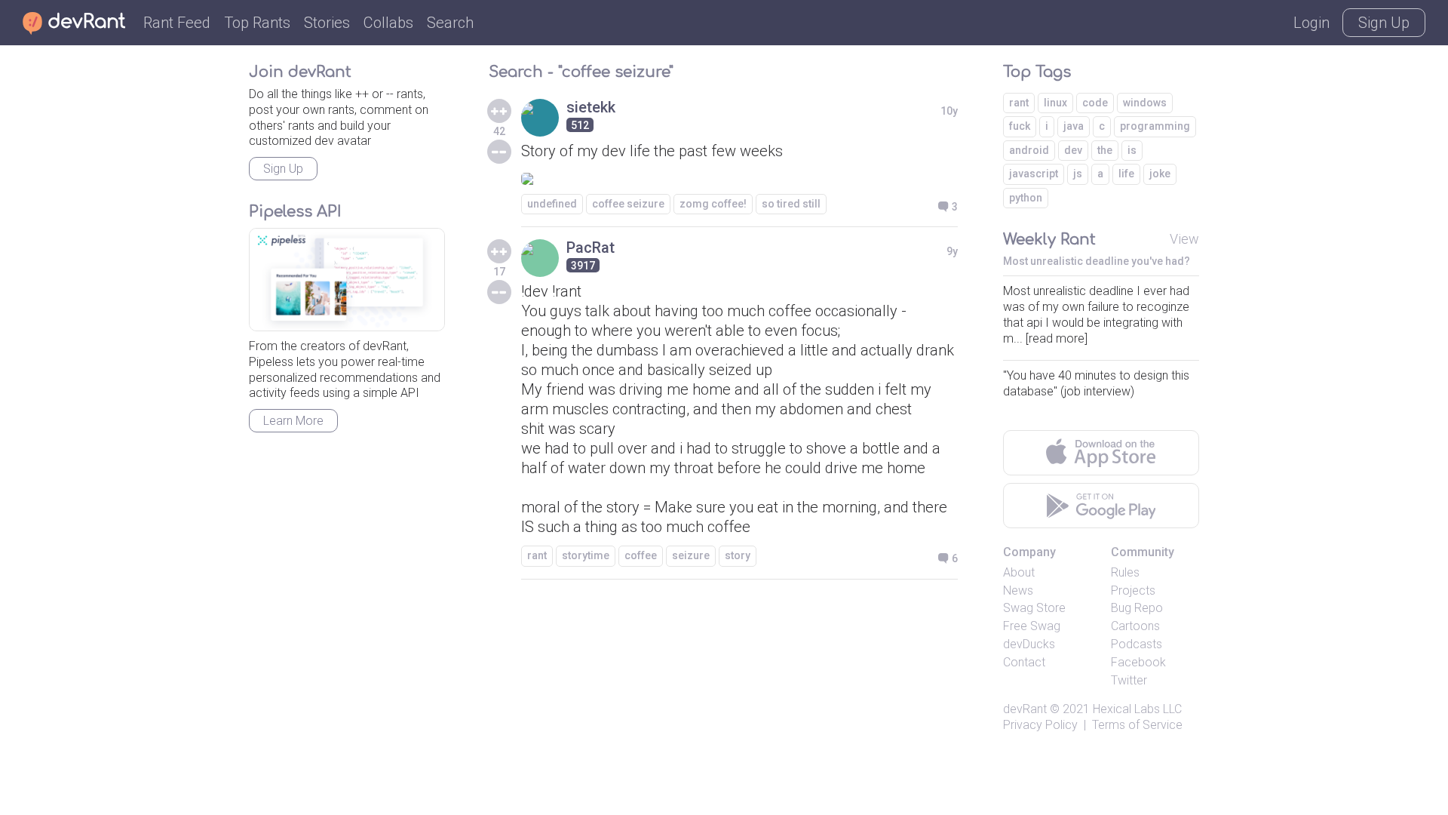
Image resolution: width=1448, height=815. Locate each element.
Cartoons (1135, 626)
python (1025, 198)
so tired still (791, 204)
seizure (691, 555)
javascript (1033, 174)
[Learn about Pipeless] (347, 279)
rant (537, 555)
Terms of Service (1137, 725)
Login (1311, 23)
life (1126, 174)
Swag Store (1034, 608)
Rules (1125, 572)
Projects (1133, 590)
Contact (1024, 662)
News (1018, 590)
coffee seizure (628, 204)
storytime (585, 555)
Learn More (293, 421)
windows (1145, 103)
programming (1155, 126)
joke (1159, 174)
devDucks (1029, 644)
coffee (640, 555)
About (1019, 572)
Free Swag (1031, 626)
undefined (552, 204)
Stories (327, 23)
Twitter (1129, 680)
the (1104, 150)
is (1132, 150)
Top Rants (257, 23)
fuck (1019, 126)
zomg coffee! (713, 204)
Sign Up (1384, 23)
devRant (1025, 709)
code (1095, 103)
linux (1055, 103)
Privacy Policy (1040, 725)
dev (1073, 150)
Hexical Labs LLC (1137, 709)
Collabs (388, 23)
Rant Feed (176, 23)
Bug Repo (1137, 608)
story (737, 555)
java (1073, 126)
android (1029, 150)
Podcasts (1136, 644)
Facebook (1138, 662)
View (1184, 239)
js (1077, 174)
